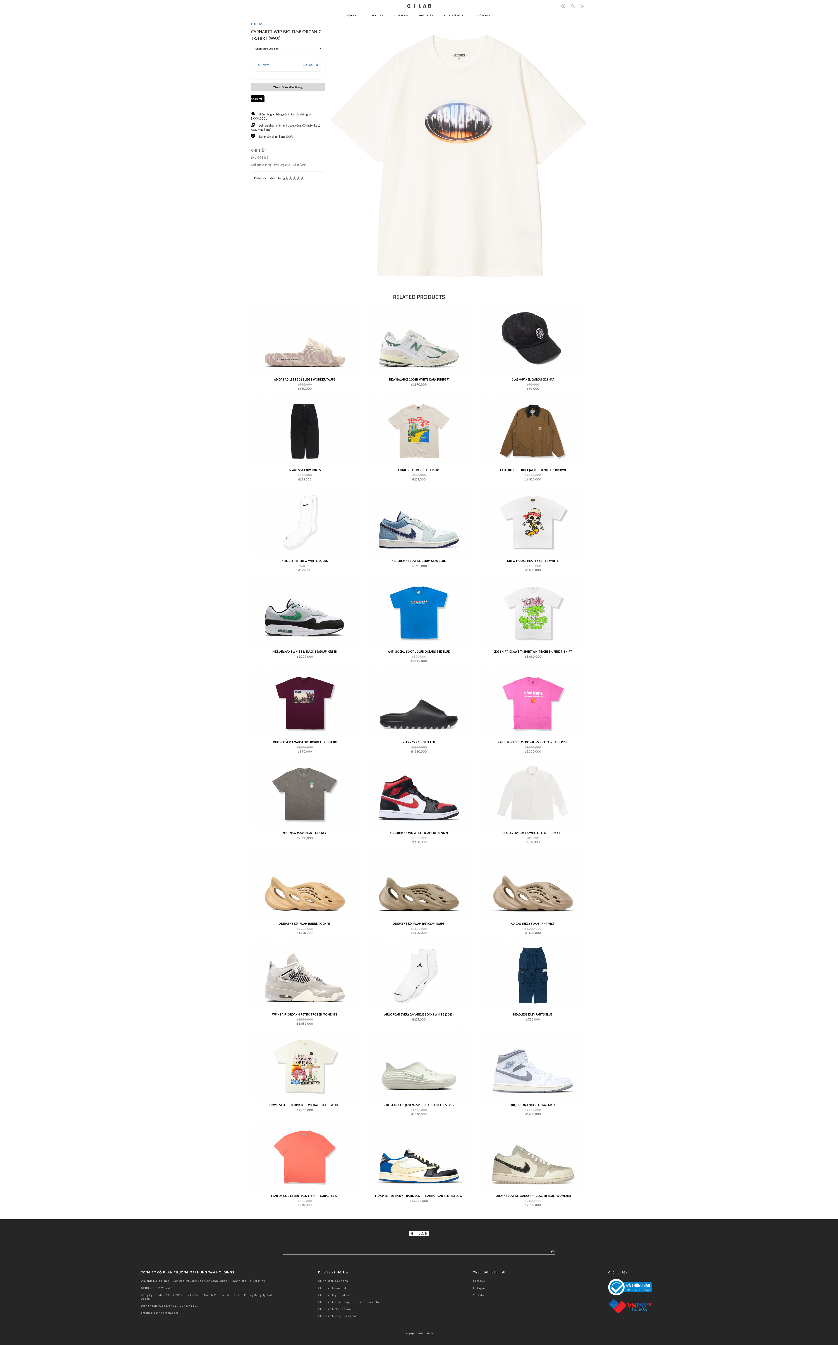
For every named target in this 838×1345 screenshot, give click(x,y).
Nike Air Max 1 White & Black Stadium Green (304, 651)
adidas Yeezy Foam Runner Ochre (304, 923)
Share (255, 99)
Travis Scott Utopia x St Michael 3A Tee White (304, 1105)
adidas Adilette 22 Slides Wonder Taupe (304, 379)
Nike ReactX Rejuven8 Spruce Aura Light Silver (418, 1105)
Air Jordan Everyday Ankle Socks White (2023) (418, 1014)
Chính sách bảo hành (333, 1280)
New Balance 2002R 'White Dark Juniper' (419, 379)
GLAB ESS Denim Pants (305, 470)
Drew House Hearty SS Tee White (533, 561)
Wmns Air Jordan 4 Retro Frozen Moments (304, 1014)
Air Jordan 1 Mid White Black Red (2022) (419, 833)
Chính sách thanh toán (334, 1309)
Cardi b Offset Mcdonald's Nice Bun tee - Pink (532, 742)
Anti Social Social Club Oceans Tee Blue (419, 651)
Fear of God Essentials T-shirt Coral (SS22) (304, 1195)
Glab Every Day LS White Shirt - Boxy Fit (532, 833)
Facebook (479, 1280)
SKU (254, 157)
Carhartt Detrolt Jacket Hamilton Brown (533, 470)
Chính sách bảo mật (332, 1288)
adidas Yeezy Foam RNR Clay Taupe (419, 923)
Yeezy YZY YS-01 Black (419, 742)
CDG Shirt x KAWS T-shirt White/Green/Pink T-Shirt (532, 651)
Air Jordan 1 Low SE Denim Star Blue (419, 561)
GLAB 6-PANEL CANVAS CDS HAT (533, 379)
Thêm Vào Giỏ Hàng (288, 87)
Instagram (480, 1288)
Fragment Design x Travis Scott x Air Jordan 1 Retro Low (418, 1195)
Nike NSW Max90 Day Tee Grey (304, 833)
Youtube (479, 1295)
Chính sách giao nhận (333, 1295)
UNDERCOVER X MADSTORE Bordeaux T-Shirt (305, 742)
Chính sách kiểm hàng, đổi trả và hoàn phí (348, 1302)
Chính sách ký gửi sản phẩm (338, 1316)
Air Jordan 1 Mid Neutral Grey (532, 1105)
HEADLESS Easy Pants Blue (533, 1014)
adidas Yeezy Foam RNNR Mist (533, 923)
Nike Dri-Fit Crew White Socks (305, 561)
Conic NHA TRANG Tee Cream (419, 470)
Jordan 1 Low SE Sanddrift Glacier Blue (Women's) (533, 1195)
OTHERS (257, 24)
